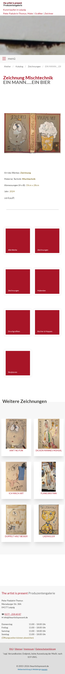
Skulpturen (12, 372)
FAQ (11, 649)
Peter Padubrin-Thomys (15, 13)
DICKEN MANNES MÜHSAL (49, 450)
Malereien (41, 291)
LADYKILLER (49, 536)
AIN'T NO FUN (16, 450)
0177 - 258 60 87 (13, 614)
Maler (30, 13)
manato (44, 669)
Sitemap (18, 649)
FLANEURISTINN (49, 493)
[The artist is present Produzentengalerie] (13, 6)
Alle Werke (12, 250)
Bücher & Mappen (44, 331)
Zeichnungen (42, 250)
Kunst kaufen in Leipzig (14, 9)
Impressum (29, 649)
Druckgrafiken (14, 331)
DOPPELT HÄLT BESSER (16, 536)
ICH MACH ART (16, 493)
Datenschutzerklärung (45, 649)
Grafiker (39, 13)
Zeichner (48, 13)
